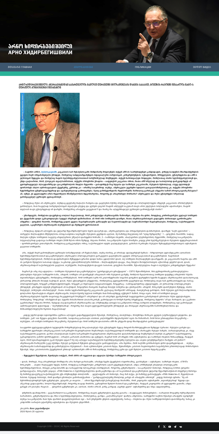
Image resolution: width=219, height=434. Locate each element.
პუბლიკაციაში (49, 172)
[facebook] (159, 426)
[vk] (180, 426)
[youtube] (169, 426)
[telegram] (175, 426)
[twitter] (164, 426)
